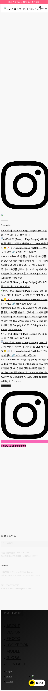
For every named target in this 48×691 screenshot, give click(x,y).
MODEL (13, 651)
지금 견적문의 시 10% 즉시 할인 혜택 (24, 2)
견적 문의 (17, 613)
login (9, 671)
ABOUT (13, 626)
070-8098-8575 (12, 585)
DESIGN (13, 632)
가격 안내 (7, 613)
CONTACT (16, 664)
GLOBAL (13, 657)
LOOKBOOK (17, 645)
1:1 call (9, 681)
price (9, 676)
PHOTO (13, 638)
